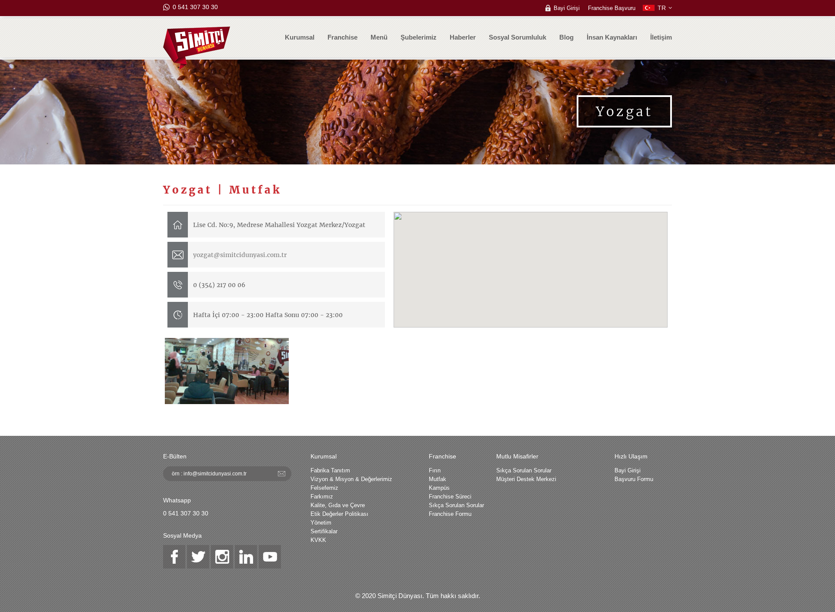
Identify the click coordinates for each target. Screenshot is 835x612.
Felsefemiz (324, 488)
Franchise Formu (450, 514)
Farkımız (322, 496)
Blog (566, 37)
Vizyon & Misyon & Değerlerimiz (351, 479)
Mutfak (437, 479)
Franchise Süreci (450, 496)
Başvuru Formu (634, 479)
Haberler (463, 37)
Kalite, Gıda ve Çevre (338, 505)
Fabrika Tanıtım (330, 470)
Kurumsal (299, 37)
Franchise (342, 37)
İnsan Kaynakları (612, 37)
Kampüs (439, 488)
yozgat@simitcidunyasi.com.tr (240, 255)
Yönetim (321, 522)
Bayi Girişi (567, 8)
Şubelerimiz (419, 37)
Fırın (435, 470)
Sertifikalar (324, 531)
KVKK (318, 540)
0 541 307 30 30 (195, 6)
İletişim (661, 37)
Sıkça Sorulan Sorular (456, 505)
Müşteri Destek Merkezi (526, 479)
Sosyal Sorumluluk (517, 37)
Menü (379, 37)
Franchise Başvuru (611, 8)
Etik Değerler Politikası (339, 514)
